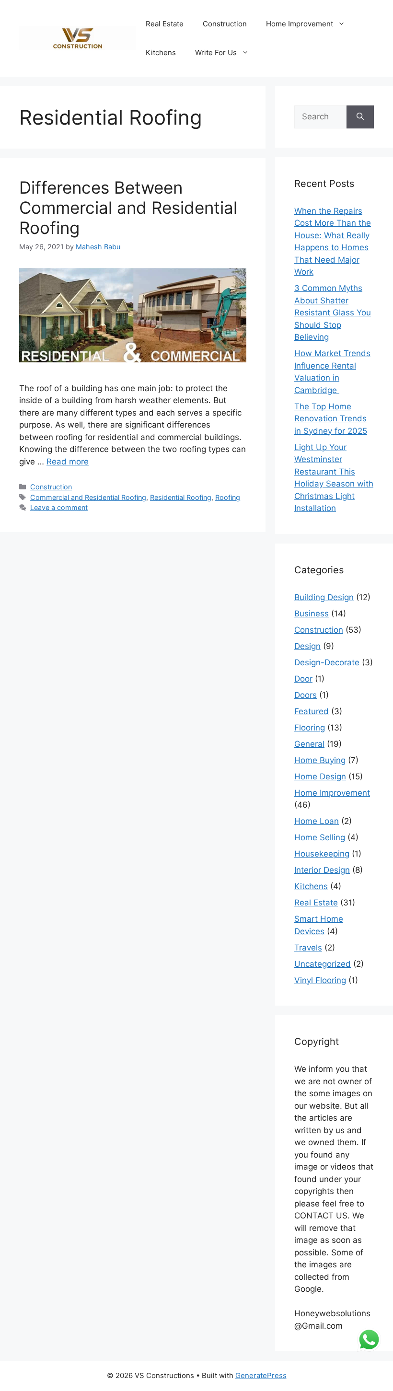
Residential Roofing (180, 497)
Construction (225, 23)
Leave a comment (59, 507)
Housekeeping (321, 853)
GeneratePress (261, 1375)
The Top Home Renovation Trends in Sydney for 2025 (330, 419)
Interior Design (322, 870)
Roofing (227, 497)
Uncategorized (322, 964)
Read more (67, 461)
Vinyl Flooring (320, 980)
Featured (311, 711)
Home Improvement (299, 23)
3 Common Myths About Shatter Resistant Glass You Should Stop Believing (332, 312)
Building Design (324, 597)
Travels (308, 947)
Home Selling (319, 837)
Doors (305, 695)
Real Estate (165, 23)
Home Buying (320, 760)
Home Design (320, 776)
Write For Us (216, 52)
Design (307, 646)
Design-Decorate (326, 662)
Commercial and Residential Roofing (88, 497)
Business (311, 613)
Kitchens (161, 52)
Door (303, 679)
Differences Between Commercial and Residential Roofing (128, 207)
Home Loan (316, 821)
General (309, 744)
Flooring (309, 727)
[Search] (360, 116)
